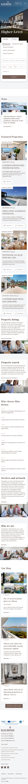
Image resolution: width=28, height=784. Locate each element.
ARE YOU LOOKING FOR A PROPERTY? (9, 378)
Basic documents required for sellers (9, 753)
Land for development (9, 50)
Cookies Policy (18, 773)
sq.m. (4, 66)
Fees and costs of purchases (8, 757)
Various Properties (8, 53)
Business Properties (8, 47)
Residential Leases (5, 755)
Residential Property (17, 44)
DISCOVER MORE (7, 126)
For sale (5, 39)
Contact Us (3, 773)
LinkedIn (8, 767)
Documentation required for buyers (9, 747)
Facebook (2, 767)
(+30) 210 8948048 (8, 736)
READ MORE (4, 502)
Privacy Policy (11, 773)
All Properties (6, 44)
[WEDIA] (6, 781)
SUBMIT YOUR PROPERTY (6, 338)
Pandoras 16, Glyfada (7, 733)
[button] (25, 3)
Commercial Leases (5, 759)
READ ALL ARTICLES (14, 706)
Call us (17, 3)
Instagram (5, 767)
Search (14, 77)
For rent (14, 39)
